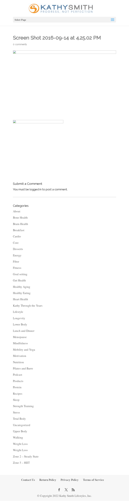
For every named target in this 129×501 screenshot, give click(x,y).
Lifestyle (18, 312)
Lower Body (20, 324)
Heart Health (20, 299)
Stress (16, 412)
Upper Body (20, 431)
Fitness (17, 268)
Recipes (17, 393)
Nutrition (18, 362)
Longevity (19, 318)
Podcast (17, 375)
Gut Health (19, 280)
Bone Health (20, 217)
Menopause (20, 337)
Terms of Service (93, 480)
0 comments (20, 44)
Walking (18, 437)
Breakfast (18, 230)
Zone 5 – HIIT (21, 463)
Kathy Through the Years (27, 305)
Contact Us (28, 480)
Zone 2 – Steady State (26, 456)
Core (16, 243)
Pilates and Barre (23, 368)
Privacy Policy (70, 480)
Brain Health (20, 224)
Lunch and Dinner (23, 331)
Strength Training (23, 406)
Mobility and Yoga (24, 349)
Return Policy (47, 480)
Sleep (16, 400)
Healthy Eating (22, 293)
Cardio (17, 236)
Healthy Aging (21, 287)
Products (18, 381)
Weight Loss (20, 444)
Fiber (16, 261)
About (16, 211)
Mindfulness (20, 343)
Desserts (18, 249)
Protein (17, 387)
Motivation (19, 356)
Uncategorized (21, 425)
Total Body (19, 419)
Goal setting (20, 274)
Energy (17, 255)
